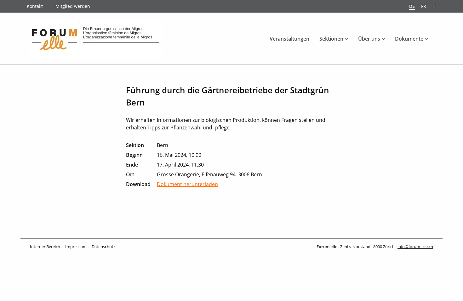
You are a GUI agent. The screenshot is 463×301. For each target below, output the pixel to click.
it (434, 6)
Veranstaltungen (289, 38)
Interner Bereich (45, 246)
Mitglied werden (72, 6)
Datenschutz (103, 246)
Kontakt (35, 6)
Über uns (369, 38)
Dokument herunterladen (187, 184)
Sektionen (331, 38)
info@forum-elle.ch (415, 246)
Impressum (76, 246)
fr (423, 6)
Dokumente (409, 38)
